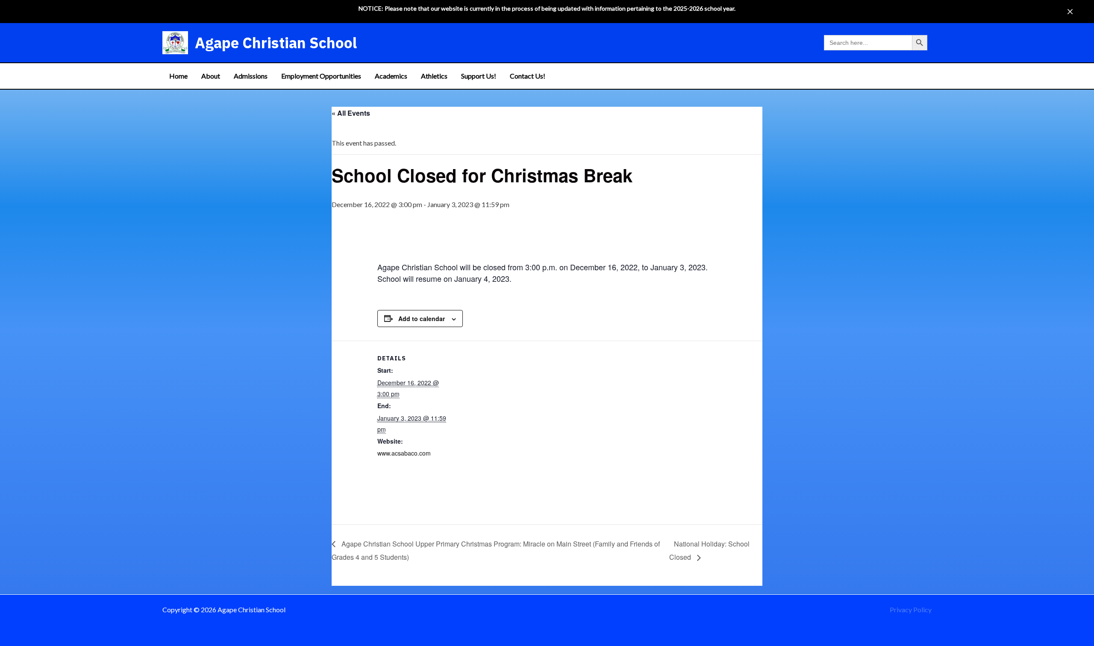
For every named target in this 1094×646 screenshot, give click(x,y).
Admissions (251, 76)
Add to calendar (421, 318)
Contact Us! (527, 76)
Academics (391, 76)
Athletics (434, 76)
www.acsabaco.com (404, 453)
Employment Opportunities (321, 76)
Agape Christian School (276, 43)
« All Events (351, 113)
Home (178, 76)
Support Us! (478, 76)
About (210, 76)
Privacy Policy (911, 609)
